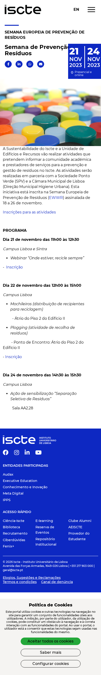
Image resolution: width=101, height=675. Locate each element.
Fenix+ (8, 546)
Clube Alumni (79, 521)
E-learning (44, 521)
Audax (8, 474)
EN (76, 9)
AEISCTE (75, 527)
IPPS (7, 500)
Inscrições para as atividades (30, 212)
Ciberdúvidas (14, 540)
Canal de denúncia (57, 582)
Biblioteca (11, 527)
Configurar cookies (50, 663)
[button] (8, 64)
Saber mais (50, 652)
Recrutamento (15, 533)
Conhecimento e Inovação (25, 487)
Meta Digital (13, 493)
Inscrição (14, 267)
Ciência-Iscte (13, 521)
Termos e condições (20, 582)
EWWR (56, 197)
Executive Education (20, 481)
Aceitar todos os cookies (50, 641)
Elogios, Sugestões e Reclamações (32, 578)
